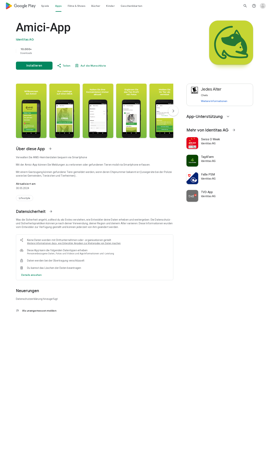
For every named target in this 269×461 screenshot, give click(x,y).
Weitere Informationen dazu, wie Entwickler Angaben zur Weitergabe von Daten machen (74, 243)
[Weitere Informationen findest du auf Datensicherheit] (50, 211)
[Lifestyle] (24, 198)
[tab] (45, 6)
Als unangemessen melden (36, 310)
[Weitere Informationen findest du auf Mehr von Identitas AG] (233, 130)
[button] (31, 111)
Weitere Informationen (214, 101)
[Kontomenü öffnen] (262, 5)
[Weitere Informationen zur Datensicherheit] (31, 274)
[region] (89, 51)
